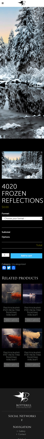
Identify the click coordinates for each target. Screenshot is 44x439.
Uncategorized (19, 264)
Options (6, 237)
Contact (22, 434)
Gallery (22, 431)
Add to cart (26, 255)
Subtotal (6, 232)
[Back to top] (37, 432)
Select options (11, 320)
